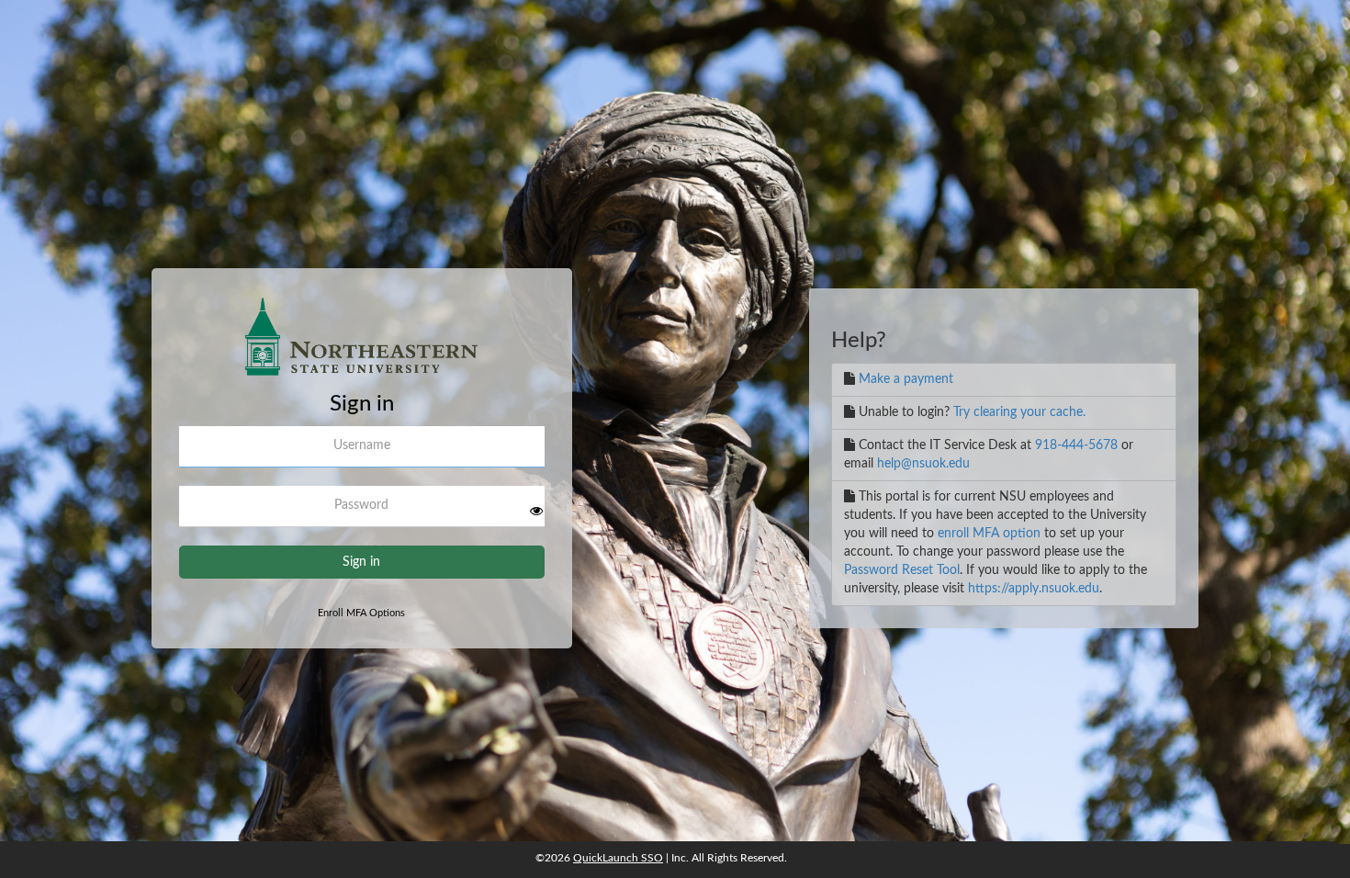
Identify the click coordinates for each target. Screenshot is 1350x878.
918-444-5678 (1076, 445)
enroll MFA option (989, 533)
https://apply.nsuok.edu (1033, 588)
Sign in (361, 562)
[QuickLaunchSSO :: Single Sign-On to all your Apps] (361, 344)
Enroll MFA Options (361, 613)
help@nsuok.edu (923, 463)
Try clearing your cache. (1019, 412)
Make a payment (906, 379)
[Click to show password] (536, 510)
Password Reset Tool (902, 570)
